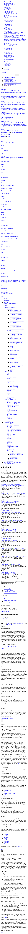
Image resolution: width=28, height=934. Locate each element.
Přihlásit (5, 298)
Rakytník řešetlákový (6, 150)
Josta (2, 148)
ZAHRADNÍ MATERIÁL (10, 84)
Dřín (2, 172)
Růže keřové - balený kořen (7, 280)
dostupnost (3, 484)
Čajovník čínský (4, 225)
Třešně (2, 129)
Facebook (6, 834)
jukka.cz (9, 623)
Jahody (2, 174)
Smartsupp (6, 841)
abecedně (8, 484)
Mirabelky (10, 125)
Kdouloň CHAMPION (6, 485)
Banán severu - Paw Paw (6, 188)
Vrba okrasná (4, 288)
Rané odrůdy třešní (5, 130)
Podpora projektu (8, 602)
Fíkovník (3, 169)
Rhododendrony (4, 276)
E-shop (15, 34)
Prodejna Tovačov (8, 9)
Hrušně (2, 94)
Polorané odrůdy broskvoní (19, 92)
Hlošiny (2, 196)
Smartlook (6, 840)
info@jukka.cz (4, 618)
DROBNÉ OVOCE (8, 79)
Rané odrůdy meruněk (6, 108)
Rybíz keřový (12, 142)
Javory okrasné (4, 257)
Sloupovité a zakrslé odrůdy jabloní (16, 104)
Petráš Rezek (19, 846)
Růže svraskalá (13, 457)
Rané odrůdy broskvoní (6, 90)
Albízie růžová (4, 241)
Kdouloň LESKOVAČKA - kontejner (10, 501)
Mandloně (6, 118)
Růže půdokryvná (10, 282)
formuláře (18, 764)
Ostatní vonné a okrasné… (13, 446)
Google (5, 836)
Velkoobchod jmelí (9, 60)
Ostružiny (3, 180)
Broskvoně (3, 89)
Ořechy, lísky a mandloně (7, 117)
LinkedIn (6, 837)
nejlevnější (13, 484)
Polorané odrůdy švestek (15, 357)
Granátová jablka (5, 193)
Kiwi (2, 153)
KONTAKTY (7, 65)
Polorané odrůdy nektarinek (7, 114)
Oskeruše (3, 220)
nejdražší (18, 484)
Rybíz (2, 141)
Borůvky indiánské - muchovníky (17, 387)
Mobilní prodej (9, 3)
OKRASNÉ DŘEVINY (9, 81)
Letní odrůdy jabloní (5, 102)
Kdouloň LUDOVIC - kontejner (8, 529)
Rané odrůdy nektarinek (6, 113)
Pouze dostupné (4, 292)
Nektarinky (3, 112)
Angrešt (2, 138)
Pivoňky (3, 273)
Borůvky (3, 156)
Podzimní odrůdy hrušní (16, 96)
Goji (2, 166)
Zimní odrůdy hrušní (14, 319)
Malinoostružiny (4, 177)
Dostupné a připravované (6, 293)
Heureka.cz (6, 842)
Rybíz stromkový (5, 142)
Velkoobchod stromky (10, 47)
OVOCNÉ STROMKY (9, 77)
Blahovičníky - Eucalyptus (7, 228)
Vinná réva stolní (5, 161)
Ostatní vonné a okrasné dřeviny (8, 270)
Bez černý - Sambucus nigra (7, 185)
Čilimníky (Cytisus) (5, 246)
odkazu (5, 917)
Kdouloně (3, 206)
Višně (8, 136)
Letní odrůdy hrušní (5, 96)
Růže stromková (18, 281)
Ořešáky (11, 118)
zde (18, 763)
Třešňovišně (3, 136)
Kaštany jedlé (4, 204)
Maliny (2, 145)
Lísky (2, 118)
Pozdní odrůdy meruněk (17, 108)
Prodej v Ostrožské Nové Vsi (10, 19)
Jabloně (2, 101)
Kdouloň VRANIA (5, 564)
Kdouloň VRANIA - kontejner (8, 572)
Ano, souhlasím (4, 647)
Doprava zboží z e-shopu (9, 591)
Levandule (3, 262)
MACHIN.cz (10, 624)
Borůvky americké (14, 157)
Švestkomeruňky (8, 124)
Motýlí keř (3, 268)
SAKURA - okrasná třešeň (7, 233)
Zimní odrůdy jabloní (15, 327)
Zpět (2, 849)
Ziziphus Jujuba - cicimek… (13, 405)
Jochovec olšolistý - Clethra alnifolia (9, 236)
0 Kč (2, 296)
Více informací (4, 718)
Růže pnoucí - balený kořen (7, 281)
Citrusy (2, 182)
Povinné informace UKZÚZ (10, 593)
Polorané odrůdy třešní (16, 132)
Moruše (2, 214)
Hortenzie (3, 249)
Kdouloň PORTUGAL (6, 548)
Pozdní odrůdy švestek (16, 122)
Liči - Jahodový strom (6, 209)
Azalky (2, 244)
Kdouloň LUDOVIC (6, 520)
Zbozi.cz (6, 844)
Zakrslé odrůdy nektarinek (20, 114)
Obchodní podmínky (8, 590)
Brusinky (3, 164)
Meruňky (3, 106)
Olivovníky (3, 217)
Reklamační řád (7, 589)
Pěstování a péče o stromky (10, 598)
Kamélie (3, 260)
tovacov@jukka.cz (5, 611)
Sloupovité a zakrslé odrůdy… (17, 321)
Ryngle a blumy (13, 353)
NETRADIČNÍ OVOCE (10, 80)
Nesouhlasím (11, 647)
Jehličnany (3, 254)
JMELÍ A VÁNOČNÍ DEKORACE (12, 83)
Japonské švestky (17, 124)
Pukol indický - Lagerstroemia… (14, 430)
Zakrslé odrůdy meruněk (19, 109)
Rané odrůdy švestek (5, 122)
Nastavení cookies (18, 623)
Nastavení (17, 647)
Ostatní (2, 222)
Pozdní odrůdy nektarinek (19, 113)
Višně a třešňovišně (5, 134)
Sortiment (6, 601)
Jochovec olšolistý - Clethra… (14, 429)
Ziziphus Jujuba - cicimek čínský (8, 190)
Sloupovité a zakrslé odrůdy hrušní (16, 97)
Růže (2, 278)
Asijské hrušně (4, 98)
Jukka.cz (6, 302)
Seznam (5, 838)
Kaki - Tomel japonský (6, 201)
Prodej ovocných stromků (10, 600)
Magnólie (3, 265)
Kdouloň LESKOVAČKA (7, 493)
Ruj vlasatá (3, 230)
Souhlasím (10, 718)
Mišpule (2, 212)
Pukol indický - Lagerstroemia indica (9, 238)
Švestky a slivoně (5, 121)
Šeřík (2, 285)
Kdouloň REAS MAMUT (7, 556)
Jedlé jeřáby (3, 198)
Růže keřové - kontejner (20, 280)
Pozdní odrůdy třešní (15, 130)
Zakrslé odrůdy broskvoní (7, 92)
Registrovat (6, 300)
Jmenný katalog (7, 85)
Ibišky (2, 252)
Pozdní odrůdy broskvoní (18, 90)
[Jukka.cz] (3, 72)
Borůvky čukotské (5, 157)
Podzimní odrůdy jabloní (16, 102)
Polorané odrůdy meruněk (7, 109)
